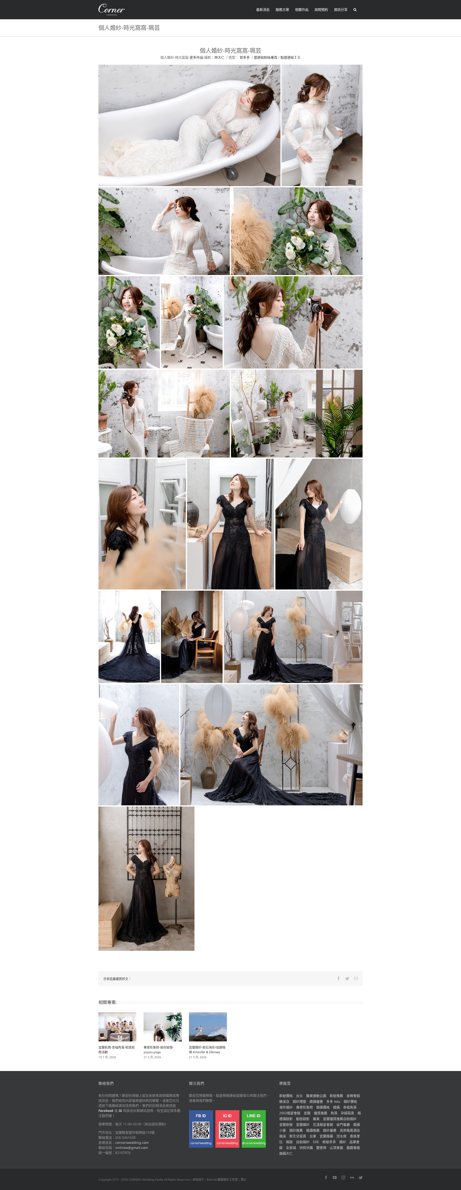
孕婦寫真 (347, 1113)
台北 (299, 1095)
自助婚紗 (302, 1142)
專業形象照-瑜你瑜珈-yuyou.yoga (159, 1049)
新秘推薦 (336, 1095)
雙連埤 (321, 1147)
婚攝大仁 (286, 1153)
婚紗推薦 (296, 1130)
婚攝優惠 (316, 1101)
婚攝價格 (323, 1107)
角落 (334, 1113)
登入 (244, 1179)
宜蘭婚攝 (326, 1136)
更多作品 (196, 57)
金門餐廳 (343, 1124)
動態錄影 (302, 1118)
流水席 (341, 1136)
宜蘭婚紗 (302, 1124)
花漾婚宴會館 (323, 1124)
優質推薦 (320, 1113)
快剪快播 (306, 1147)
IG (120, 1110)
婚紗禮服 (299, 1101)
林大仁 (219, 57)
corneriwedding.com (132, 1142)
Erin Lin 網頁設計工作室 (222, 1179)
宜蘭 (307, 1113)
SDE (316, 1142)
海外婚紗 (286, 1107)
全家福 (291, 1147)
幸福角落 (350, 1107)
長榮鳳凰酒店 (350, 1130)
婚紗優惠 (329, 1130)
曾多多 (245, 57)
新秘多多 (329, 1142)
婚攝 (336, 1107)
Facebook (105, 1110)
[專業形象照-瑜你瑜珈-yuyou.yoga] (163, 1026)
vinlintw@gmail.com (131, 1147)
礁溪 (282, 1136)
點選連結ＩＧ (290, 57)
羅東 (316, 1118)
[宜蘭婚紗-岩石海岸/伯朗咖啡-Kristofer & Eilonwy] (208, 1026)
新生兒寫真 (297, 1136)
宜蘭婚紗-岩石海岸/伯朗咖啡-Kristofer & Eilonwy (207, 1049)
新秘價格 (286, 1095)
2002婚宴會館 (289, 1113)
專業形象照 (304, 1107)
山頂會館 (336, 1147)
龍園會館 (353, 1147)
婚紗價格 (350, 1101)
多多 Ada (333, 1101)
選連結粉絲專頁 (265, 57)
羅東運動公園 (316, 1095)
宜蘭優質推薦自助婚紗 (340, 1118)
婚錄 (289, 1142)
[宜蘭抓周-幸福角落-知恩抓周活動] (117, 1026)
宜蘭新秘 (286, 1124)
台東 (312, 1136)
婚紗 (342, 1142)
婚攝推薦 (313, 1130)
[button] (355, 9)
